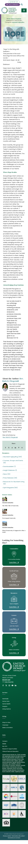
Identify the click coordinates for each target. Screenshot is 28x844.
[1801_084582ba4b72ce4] (4, 497)
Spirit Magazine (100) (10, 488)
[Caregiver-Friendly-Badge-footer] (14, 776)
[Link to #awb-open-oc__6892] (22, 5)
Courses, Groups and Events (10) (13, 462)
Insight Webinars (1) (10, 470)
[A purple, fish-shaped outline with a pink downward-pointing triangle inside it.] (6, 813)
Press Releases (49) (10, 478)
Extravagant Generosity (9, 518)
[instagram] (9, 685)
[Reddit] (12, 448)
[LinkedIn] (15, 448)
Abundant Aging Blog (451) (12, 457)
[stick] (4, 522)
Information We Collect (18, 836)
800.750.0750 (9, 682)
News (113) (6, 474)
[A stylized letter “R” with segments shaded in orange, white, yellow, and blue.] (14, 813)
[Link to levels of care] (14, 577)
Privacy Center (7, 836)
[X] (8, 448)
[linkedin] (15, 685)
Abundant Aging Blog (18, 22)
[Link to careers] (14, 621)
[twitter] (6, 685)
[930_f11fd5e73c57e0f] (4, 510)
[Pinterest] (18, 448)
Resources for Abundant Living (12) (13, 483)
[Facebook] (5, 448)
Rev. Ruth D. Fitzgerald (14, 18)
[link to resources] (14, 599)
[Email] (22, 448)
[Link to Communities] (14, 555)
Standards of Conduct (14, 837)
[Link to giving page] (14, 645)
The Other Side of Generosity (10, 505)
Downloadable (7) (9, 466)
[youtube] (12, 685)
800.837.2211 (6, 680)
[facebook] (3, 685)
